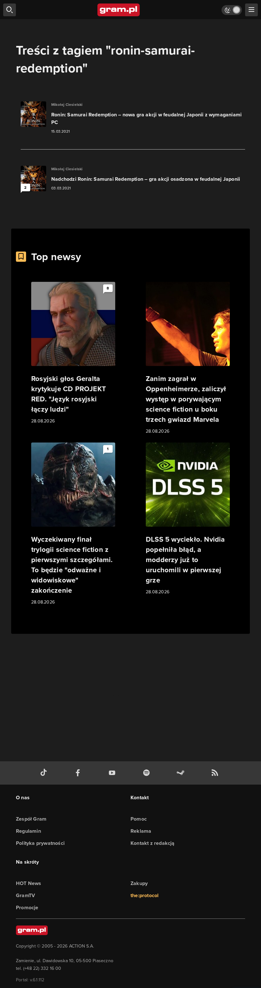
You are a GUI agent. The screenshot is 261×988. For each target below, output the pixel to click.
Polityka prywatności (40, 843)
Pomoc (138, 819)
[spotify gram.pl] (148, 773)
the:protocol (144, 895)
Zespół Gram (31, 819)
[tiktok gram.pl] (45, 773)
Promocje (27, 907)
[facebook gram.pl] (79, 773)
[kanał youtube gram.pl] (113, 773)
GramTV (25, 895)
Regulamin (28, 831)
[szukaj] (9, 10)
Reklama (140, 831)
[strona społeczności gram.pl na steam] (182, 773)
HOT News (28, 883)
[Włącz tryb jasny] (232, 10)
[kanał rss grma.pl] (216, 773)
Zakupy (139, 883)
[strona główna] (118, 10)
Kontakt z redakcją (152, 843)
